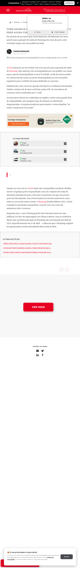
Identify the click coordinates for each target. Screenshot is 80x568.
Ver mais (38, 307)
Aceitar (66, 556)
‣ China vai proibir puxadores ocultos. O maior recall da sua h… (27, 248)
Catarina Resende (21, 51)
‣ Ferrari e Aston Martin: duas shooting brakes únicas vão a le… (27, 252)
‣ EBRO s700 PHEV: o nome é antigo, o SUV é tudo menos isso (27, 243)
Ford (10, 67)
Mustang (13, 71)
